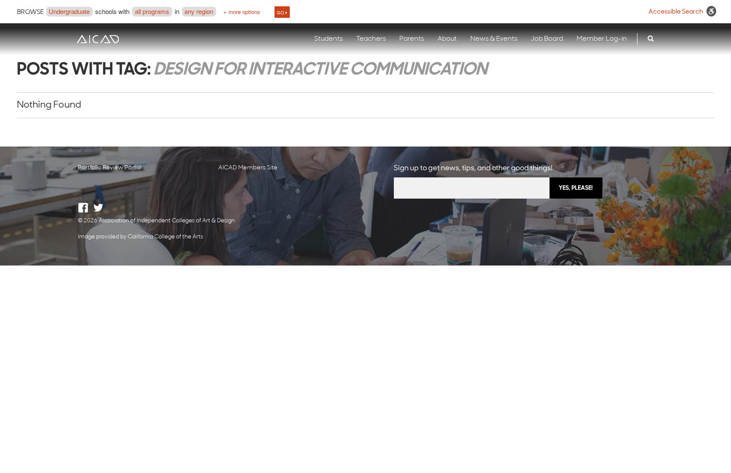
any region (198, 11)
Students (328, 39)
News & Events (493, 39)
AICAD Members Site (248, 168)
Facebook (83, 207)
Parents (411, 39)
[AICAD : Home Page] (97, 39)
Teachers (371, 39)
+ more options (241, 12)
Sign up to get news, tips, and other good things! (473, 168)
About (447, 39)
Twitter (98, 207)
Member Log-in (602, 39)
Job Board (547, 39)
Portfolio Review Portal (109, 168)
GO (281, 12)
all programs (152, 11)
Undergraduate (69, 11)
